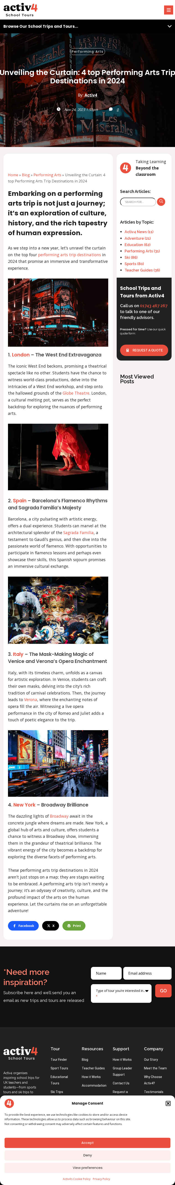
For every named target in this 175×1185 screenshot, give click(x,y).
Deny (87, 1155)
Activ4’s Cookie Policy (76, 1179)
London (21, 354)
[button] (168, 1103)
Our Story (151, 1059)
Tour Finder (59, 1059)
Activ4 (91, 95)
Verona (30, 699)
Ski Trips (57, 1092)
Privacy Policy (101, 1179)
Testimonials (153, 1092)
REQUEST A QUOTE (147, 350)
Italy (18, 654)
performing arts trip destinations (69, 254)
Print (77, 926)
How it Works (91, 1077)
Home (13, 174)
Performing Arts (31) (142, 251)
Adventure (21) (138, 238)
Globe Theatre (76, 393)
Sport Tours (59, 1068)
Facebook (26, 926)
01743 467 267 (153, 305)
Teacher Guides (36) (142, 270)
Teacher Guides (93, 1068)
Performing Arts (87, 51)
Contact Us (121, 1083)
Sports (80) (134, 264)
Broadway (59, 816)
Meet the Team (155, 1068)
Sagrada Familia (78, 532)
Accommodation (94, 1085)
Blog (26, 174)
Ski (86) (131, 257)
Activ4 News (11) (139, 232)
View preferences (88, 1167)
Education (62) (137, 245)
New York (24, 805)
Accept (87, 1142)
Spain (19, 500)
